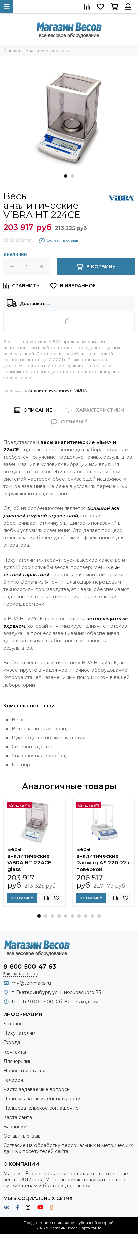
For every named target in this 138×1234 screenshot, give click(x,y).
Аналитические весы (50, 390)
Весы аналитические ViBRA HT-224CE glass (29, 859)
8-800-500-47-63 (29, 966)
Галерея (13, 1080)
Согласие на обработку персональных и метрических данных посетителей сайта (68, 1148)
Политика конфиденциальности (42, 1099)
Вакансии (15, 1127)
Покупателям (19, 1033)
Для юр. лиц (17, 1061)
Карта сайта (17, 1117)
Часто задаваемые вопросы (36, 1089)
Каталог (12, 1024)
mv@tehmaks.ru (31, 983)
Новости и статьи (24, 1071)
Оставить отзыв (22, 1136)
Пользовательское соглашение (41, 1108)
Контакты (14, 1052)
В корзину (22, 898)
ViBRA (80, 390)
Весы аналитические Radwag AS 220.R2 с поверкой (103, 859)
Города (11, 1042)
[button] (65, 176)
